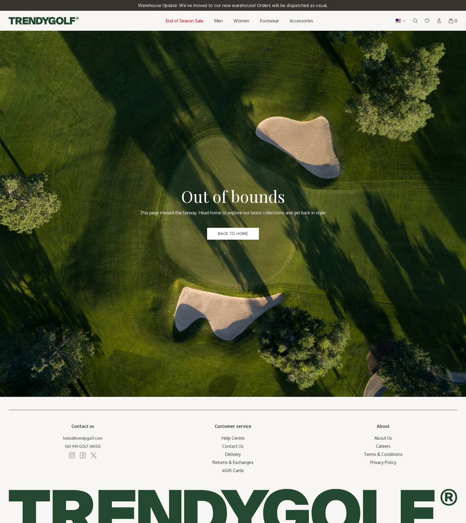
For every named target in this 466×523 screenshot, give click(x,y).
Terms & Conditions (383, 454)
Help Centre (233, 438)
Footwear (269, 20)
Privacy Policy (383, 462)
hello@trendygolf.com (82, 438)
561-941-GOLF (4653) (83, 446)
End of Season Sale (184, 20)
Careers (383, 446)
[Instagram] (72, 455)
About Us (383, 438)
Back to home (233, 233)
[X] (93, 455)
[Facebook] (82, 455)
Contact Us (233, 446)
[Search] (415, 20)
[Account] (439, 20)
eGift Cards (233, 470)
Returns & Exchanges (233, 462)
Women (241, 20)
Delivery (233, 454)
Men (218, 20)
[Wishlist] (427, 20)
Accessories (301, 20)
